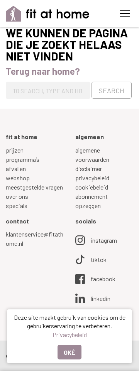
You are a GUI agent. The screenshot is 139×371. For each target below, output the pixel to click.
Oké (69, 352)
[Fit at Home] (48, 14)
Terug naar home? (43, 71)
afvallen (16, 168)
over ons (17, 196)
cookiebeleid (91, 187)
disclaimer (88, 168)
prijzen (15, 150)
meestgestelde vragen (34, 187)
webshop (18, 177)
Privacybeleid (70, 334)
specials (16, 205)
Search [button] (111, 90)
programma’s (22, 159)
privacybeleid (92, 177)
